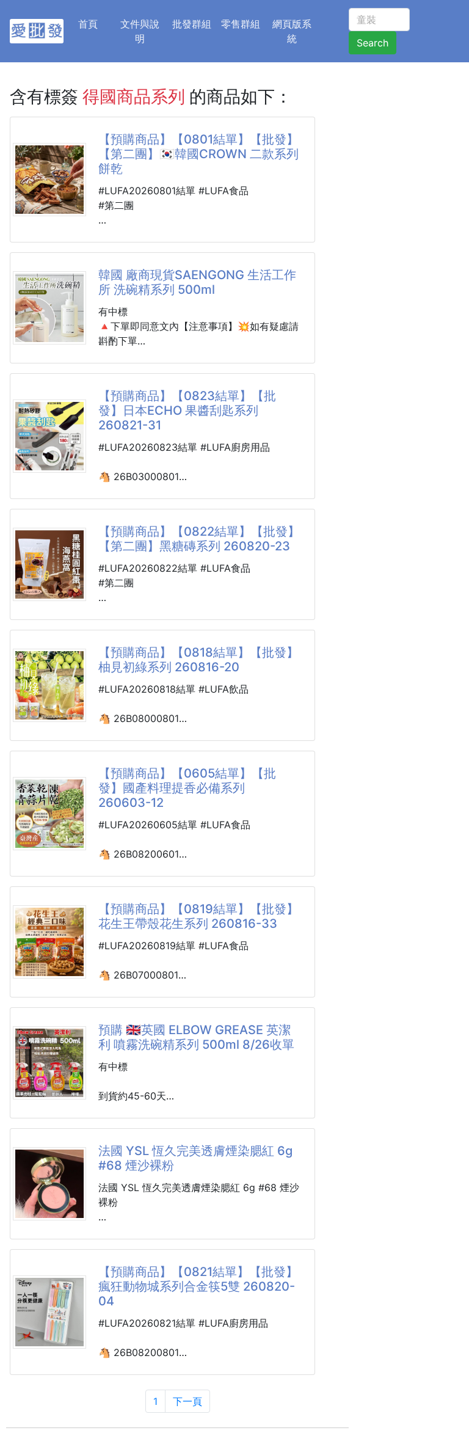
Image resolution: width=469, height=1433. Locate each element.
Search (372, 43)
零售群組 (240, 24)
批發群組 (191, 24)
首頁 (95, 23)
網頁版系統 (291, 31)
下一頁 (187, 1401)
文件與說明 (139, 31)
